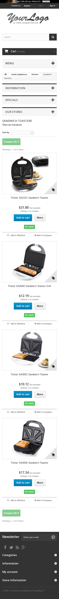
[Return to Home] (5, 74)
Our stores (13, 112)
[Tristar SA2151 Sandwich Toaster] (29, 173)
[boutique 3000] (29, 18)
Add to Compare (44, 235)
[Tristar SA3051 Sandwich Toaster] (29, 350)
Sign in (52, 6)
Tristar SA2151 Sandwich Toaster (29, 197)
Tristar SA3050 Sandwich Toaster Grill (29, 286)
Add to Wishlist (17, 235)
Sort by (5, 132)
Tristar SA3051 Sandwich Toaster (29, 374)
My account (10, 572)
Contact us (15, 6)
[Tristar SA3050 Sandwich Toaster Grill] (29, 262)
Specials (11, 100)
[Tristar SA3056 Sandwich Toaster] (29, 438)
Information (15, 88)
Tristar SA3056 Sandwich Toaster (29, 462)
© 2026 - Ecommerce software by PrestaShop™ (23, 591)
